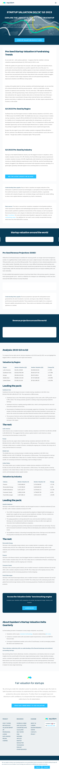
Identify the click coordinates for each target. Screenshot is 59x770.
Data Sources (6, 736)
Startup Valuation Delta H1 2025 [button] (29, 40)
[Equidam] (8, 3)
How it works (7, 723)
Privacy (33, 734)
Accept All (46, 767)
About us (33, 723)
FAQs (18, 734)
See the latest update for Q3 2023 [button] (20, 176)
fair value (48, 634)
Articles (19, 738)
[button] (55, 3)
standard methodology (26, 634)
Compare (5, 740)
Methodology (7, 725)
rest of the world (51, 725)
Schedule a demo (21, 723)
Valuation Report (8, 727)
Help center (20, 732)
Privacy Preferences (6, 767)
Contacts (33, 732)
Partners (19, 736)
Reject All (38, 767)
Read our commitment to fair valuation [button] (29, 705)
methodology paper (10, 217)
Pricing (5, 738)
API (3, 729)
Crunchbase (11, 215)
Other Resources (22, 749)
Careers (33, 725)
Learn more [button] (29, 608)
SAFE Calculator (21, 725)
